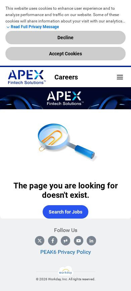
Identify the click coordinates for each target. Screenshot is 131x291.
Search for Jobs (65, 212)
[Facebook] (52, 240)
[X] (39, 240)
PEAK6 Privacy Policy (65, 252)
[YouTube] (78, 240)
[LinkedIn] (91, 240)
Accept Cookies (65, 53)
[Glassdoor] (65, 240)
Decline (65, 37)
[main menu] (120, 77)
